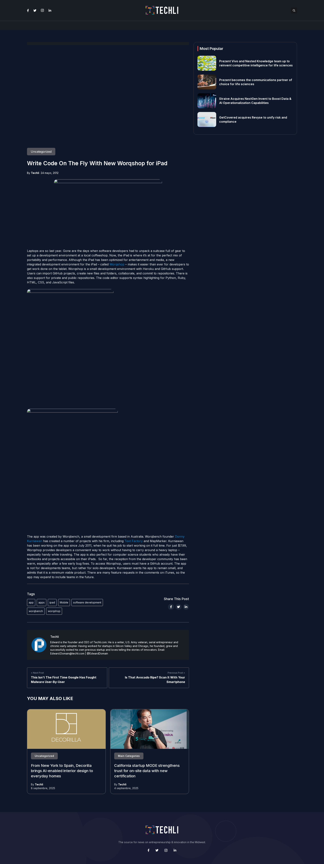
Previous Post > (176, 672)
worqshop (54, 611)
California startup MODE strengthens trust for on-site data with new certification (147, 770)
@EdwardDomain (97, 653)
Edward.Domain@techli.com (67, 653)
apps (41, 602)
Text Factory (133, 541)
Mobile (64, 602)
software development (87, 602)
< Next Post (37, 672)
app (31, 602)
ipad (52, 602)
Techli (35, 172)
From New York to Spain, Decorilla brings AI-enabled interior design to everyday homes (62, 770)
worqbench (36, 611)
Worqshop (117, 264)
